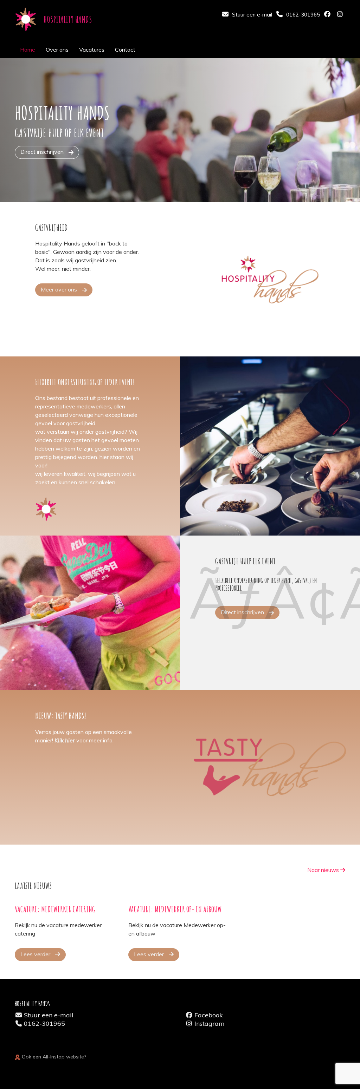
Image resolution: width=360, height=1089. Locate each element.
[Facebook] (328, 15)
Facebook (208, 1015)
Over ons (57, 49)
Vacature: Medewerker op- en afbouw (175, 909)
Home (27, 49)
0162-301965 (44, 1023)
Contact (125, 49)
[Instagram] (340, 15)
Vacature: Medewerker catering (55, 909)
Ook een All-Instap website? (53, 1057)
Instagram (209, 1023)
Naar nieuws (323, 869)
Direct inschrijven (42, 151)
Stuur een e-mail (48, 1015)
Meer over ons (59, 289)
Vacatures (91, 49)
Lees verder (36, 954)
